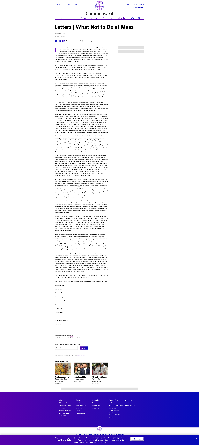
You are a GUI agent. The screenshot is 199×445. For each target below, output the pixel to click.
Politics (72, 18)
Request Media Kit (130, 405)
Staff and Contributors (65, 410)
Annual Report (112, 419)
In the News (62, 408)
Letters (57, 36)
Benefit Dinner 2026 (114, 403)
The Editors (58, 32)
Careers (78, 410)
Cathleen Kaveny (60, 381)
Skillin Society (112, 408)
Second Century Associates (116, 405)
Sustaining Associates (114, 414)
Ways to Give (136, 18)
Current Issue (60, 4)
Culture (94, 18)
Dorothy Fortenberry (80, 379)
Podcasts (77, 4)
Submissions (79, 408)
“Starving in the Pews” (79, 49)
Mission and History (64, 403)
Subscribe (121, 18)
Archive (69, 4)
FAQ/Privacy (62, 415)
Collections (107, 18)
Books (83, 18)
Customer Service (80, 413)
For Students (95, 408)
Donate (127, 4)
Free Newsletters (138, 7)
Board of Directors (64, 413)
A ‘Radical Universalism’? (73, 338)
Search (134, 4)
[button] (56, 41)
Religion (61, 18)
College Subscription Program (114, 411)
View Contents (81, 355)
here (71, 335)
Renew (94, 403)
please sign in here (119, 438)
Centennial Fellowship (65, 405)
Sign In (141, 4)
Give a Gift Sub (96, 405)
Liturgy (63, 36)
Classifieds (128, 403)
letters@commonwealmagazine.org (87, 41)
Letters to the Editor (81, 405)
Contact (78, 403)
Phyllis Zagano (97, 381)
